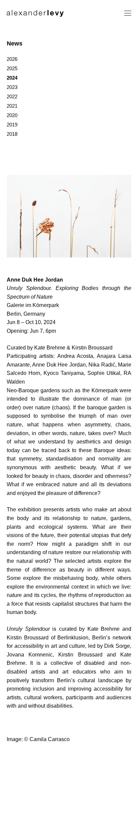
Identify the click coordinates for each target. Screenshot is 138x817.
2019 (12, 124)
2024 (12, 78)
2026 (12, 59)
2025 (12, 68)
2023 (12, 87)
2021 (12, 106)
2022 (12, 96)
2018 (12, 134)
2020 (12, 115)
